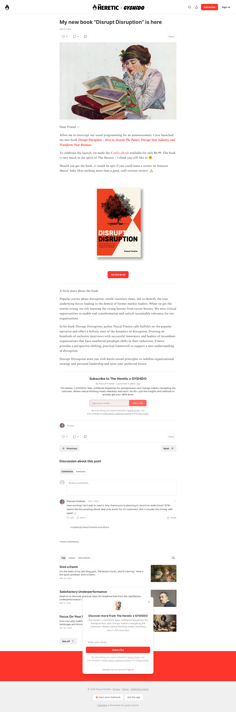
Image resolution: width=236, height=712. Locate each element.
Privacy (116, 689)
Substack (102, 705)
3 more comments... (70, 541)
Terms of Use (133, 657)
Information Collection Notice (117, 660)
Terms (125, 689)
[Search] (189, 7)
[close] (148, 601)
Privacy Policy (142, 660)
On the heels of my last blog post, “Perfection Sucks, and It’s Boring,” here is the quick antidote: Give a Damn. (101, 573)
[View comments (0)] (91, 582)
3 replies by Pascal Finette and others (89, 527)
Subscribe (209, 7)
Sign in (226, 7)
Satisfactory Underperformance (83, 592)
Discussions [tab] (84, 557)
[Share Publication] (196, 7)
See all (66, 641)
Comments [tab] (67, 471)
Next (166, 448)
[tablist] (73, 471)
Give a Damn (69, 567)
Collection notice (140, 689)
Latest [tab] (71, 557)
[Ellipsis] (174, 501)
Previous (72, 448)
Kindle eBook (120, 153)
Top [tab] (63, 557)
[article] (118, 575)
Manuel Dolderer (76, 501)
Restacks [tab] (80, 471)
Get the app (133, 697)
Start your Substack (110, 697)
